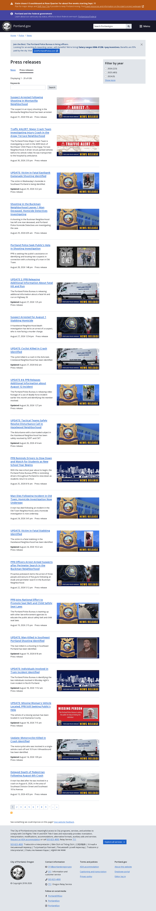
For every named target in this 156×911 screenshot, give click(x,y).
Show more (110, 80)
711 (74, 839)
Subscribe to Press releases (11, 813)
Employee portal (122, 871)
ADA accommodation (89, 866)
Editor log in (120, 876)
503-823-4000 (53, 839)
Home (13, 35)
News (29, 35)
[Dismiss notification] (142, 44)
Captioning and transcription (93, 871)
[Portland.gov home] (16, 26)
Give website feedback (64, 822)
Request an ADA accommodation (25, 839)
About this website (123, 866)
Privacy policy (86, 876)
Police (21, 35)
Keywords (15, 83)
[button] (145, 26)
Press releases (26, 70)
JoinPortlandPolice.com (44, 50)
